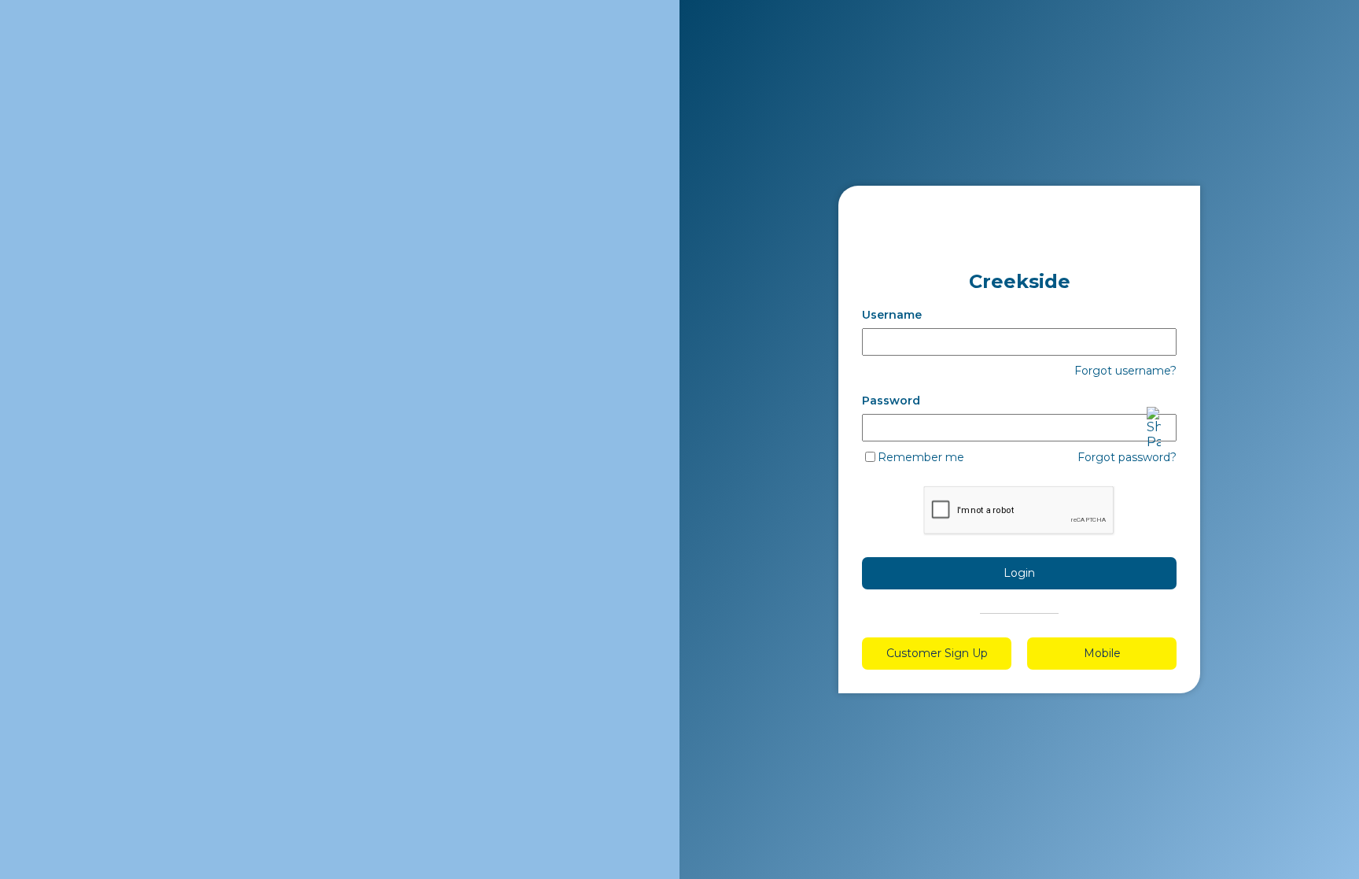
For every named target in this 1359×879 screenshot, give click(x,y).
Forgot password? (1127, 457)
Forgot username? (1125, 371)
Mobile (1102, 653)
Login (1019, 573)
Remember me (921, 457)
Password (891, 400)
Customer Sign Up (937, 653)
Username (892, 315)
